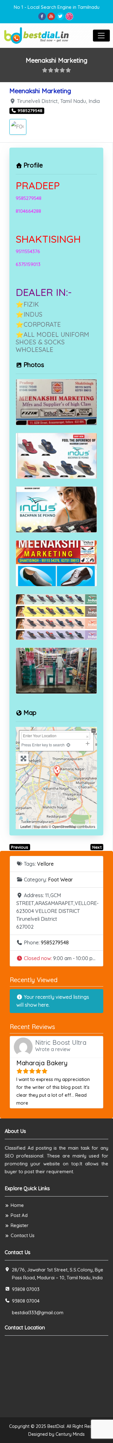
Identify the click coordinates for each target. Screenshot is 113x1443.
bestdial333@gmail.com (37, 1313)
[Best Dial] (37, 35)
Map (30, 712)
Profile (33, 165)
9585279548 (55, 942)
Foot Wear (60, 879)
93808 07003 (26, 1289)
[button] (56, 958)
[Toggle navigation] (101, 36)
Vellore (45, 864)
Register (20, 1225)
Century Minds (70, 1434)
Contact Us (23, 1235)
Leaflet (25, 826)
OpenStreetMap (64, 826)
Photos (34, 365)
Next (97, 847)
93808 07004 (26, 1301)
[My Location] (68, 744)
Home (17, 1205)
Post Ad (19, 1215)
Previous (19, 847)
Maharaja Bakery (41, 1063)
